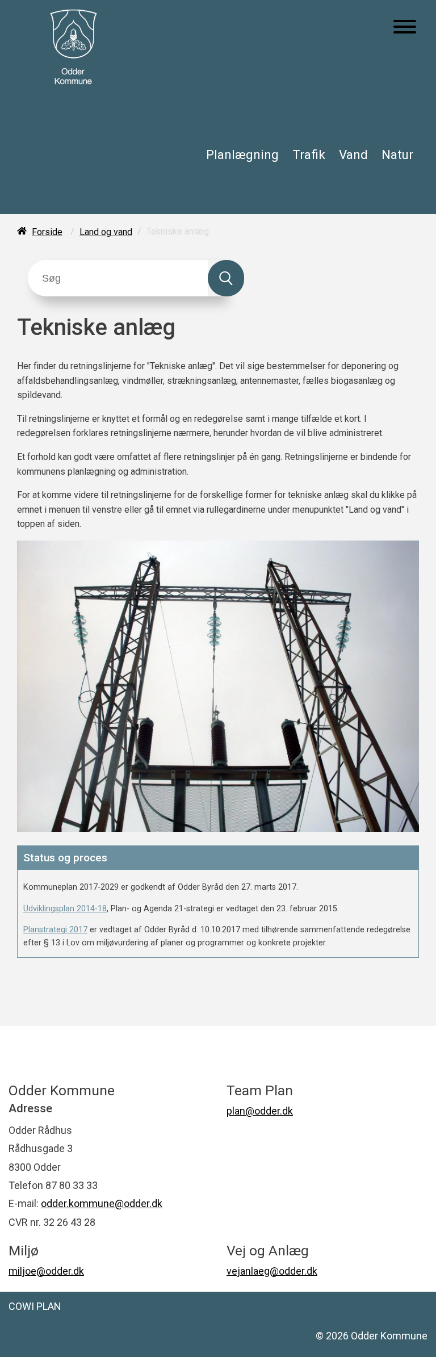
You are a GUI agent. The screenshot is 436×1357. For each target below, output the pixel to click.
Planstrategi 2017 (55, 930)
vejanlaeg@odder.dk (272, 1271)
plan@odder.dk (260, 1111)
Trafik (308, 154)
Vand (353, 154)
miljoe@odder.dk (46, 1271)
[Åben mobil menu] (405, 27)
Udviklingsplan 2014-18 (65, 909)
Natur (397, 154)
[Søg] (226, 278)
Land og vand (105, 232)
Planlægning (242, 154)
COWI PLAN (35, 1306)
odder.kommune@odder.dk (101, 1203)
